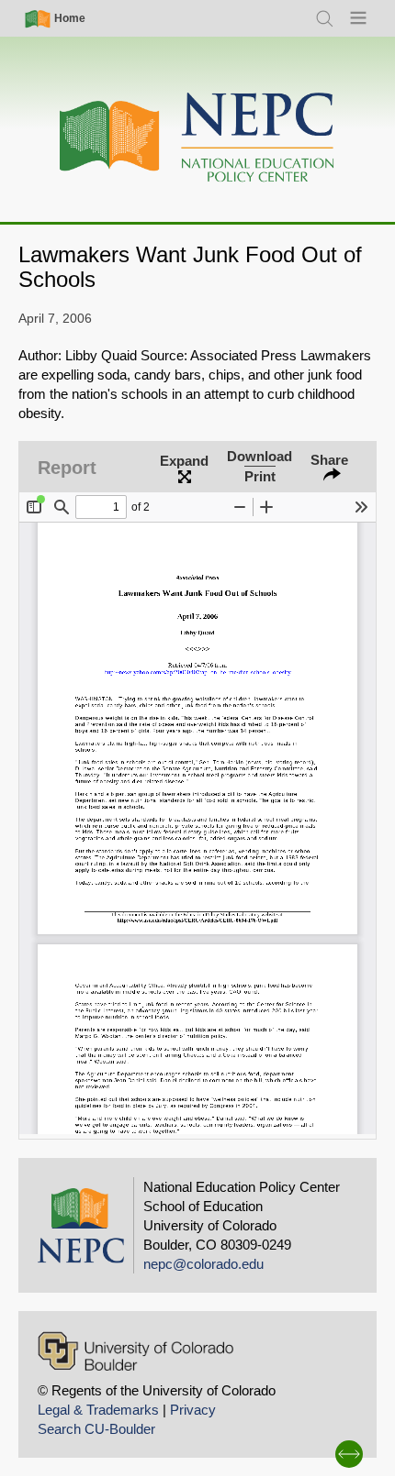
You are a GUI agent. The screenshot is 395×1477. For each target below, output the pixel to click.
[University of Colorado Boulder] (135, 1351)
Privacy (193, 1409)
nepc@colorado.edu (203, 1264)
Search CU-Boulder (96, 1429)
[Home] (197, 138)
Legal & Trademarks (98, 1409)
